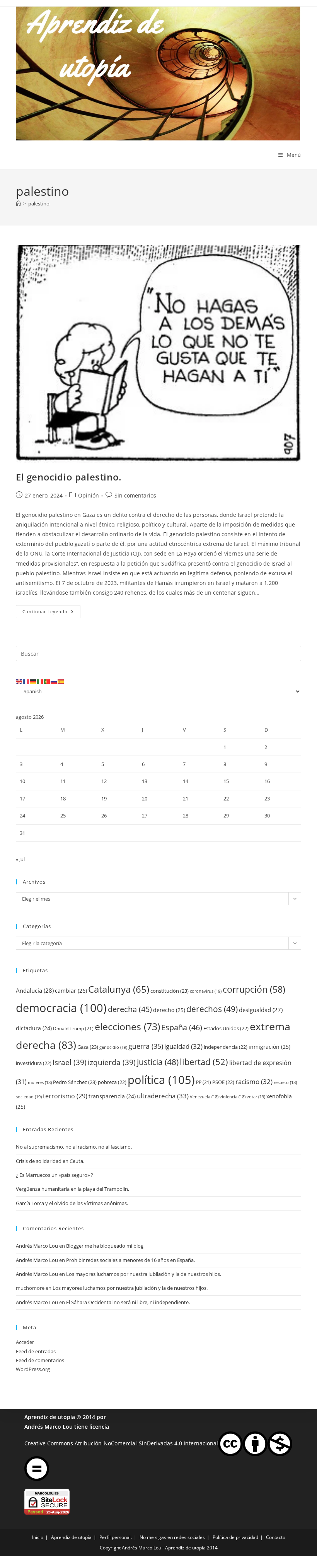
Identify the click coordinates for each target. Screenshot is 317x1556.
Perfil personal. (115, 1537)
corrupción (254, 989)
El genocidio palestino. (69, 476)
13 (144, 781)
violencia (232, 1096)
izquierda (112, 1062)
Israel (70, 1062)
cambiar (71, 990)
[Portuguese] (47, 680)
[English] (19, 680)
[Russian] (54, 680)
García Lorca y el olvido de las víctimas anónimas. (72, 1203)
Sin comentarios (135, 495)
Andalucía (35, 990)
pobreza (112, 1082)
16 (267, 781)
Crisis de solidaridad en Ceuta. (50, 1161)
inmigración (269, 1046)
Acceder (25, 1342)
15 (226, 781)
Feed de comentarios (40, 1360)
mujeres (40, 1082)
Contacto (275, 1537)
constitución (169, 990)
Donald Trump (73, 1028)
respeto (285, 1082)
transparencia (112, 1096)
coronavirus (206, 991)
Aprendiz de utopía (49, 1417)
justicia (158, 1062)
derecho (169, 1010)
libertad (204, 1061)
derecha (130, 1009)
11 (63, 781)
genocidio (113, 1047)
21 (185, 798)
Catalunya (118, 989)
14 (185, 781)
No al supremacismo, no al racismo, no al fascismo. (74, 1146)
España (181, 1027)
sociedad (29, 1096)
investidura (33, 1063)
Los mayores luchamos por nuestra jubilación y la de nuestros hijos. (143, 1273)
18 (63, 798)
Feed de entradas (36, 1351)
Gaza (87, 1046)
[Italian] (40, 680)
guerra (145, 1046)
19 (104, 798)
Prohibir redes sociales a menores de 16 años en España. (130, 1260)
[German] (33, 680)
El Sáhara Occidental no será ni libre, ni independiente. (128, 1302)
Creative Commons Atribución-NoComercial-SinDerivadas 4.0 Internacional (121, 1443)
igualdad (183, 1046)
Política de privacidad (235, 1537)
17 (22, 798)
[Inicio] (18, 203)
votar (256, 1096)
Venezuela (204, 1096)
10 (22, 781)
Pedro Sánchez (75, 1082)
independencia (225, 1046)
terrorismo (65, 1096)
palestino (38, 203)
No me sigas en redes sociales (172, 1537)
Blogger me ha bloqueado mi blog (104, 1245)
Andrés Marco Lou (37, 1245)
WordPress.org (33, 1369)
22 (226, 798)
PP (203, 1082)
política (161, 1079)
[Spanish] (61, 680)
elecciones (127, 1026)
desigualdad (261, 1010)
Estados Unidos (226, 1028)
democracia (61, 1007)
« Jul (20, 859)
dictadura (34, 1028)
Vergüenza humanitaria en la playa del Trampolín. (72, 1188)
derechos (212, 1008)
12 (104, 781)
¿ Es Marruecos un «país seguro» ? (54, 1174)
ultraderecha (163, 1095)
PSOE (223, 1082)
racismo (254, 1081)
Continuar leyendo (51, 613)
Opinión (88, 495)
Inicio (37, 1537)
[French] (26, 680)
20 (144, 798)
